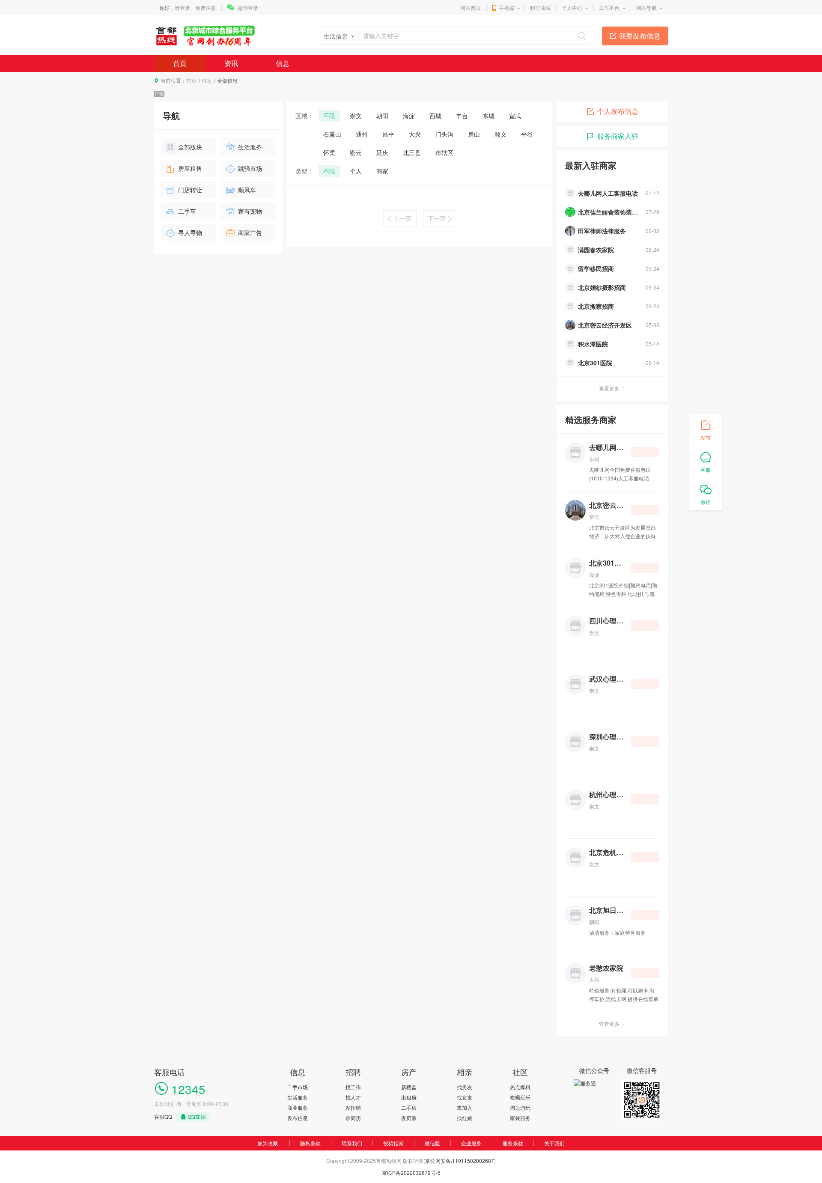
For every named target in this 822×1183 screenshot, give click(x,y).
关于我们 (554, 1143)
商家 (382, 171)
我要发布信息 (639, 36)
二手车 (187, 211)
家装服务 (520, 1117)
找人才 (353, 1097)
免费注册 (205, 7)
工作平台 (609, 7)
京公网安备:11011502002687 (459, 1160)
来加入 (464, 1107)
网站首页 (470, 7)
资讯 (231, 63)
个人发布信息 (617, 111)
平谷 (527, 134)
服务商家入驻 (617, 136)
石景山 (332, 134)
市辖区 (444, 152)
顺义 (500, 134)
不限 (329, 115)
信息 (282, 63)
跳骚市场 (250, 168)
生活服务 (250, 147)
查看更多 (609, 388)
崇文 (356, 115)
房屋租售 (190, 168)
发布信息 (297, 1117)
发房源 (409, 1117)
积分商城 (540, 7)
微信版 (432, 1143)
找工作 (353, 1087)
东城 (488, 115)
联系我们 (352, 1143)
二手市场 (297, 1087)
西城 (435, 115)
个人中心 (572, 7)
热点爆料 (520, 1087)
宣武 (515, 115)
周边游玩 (520, 1107)
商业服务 (297, 1107)
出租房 (409, 1097)
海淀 (409, 115)
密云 (356, 152)
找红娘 (464, 1117)
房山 (474, 134)
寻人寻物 (190, 232)
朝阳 (382, 115)
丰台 (462, 115)
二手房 (409, 1107)
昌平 (388, 134)
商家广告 (250, 232)
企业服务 (471, 1143)
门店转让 (190, 189)
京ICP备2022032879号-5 (411, 1172)
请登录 (182, 7)
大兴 (415, 134)
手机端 (506, 7)
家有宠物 (250, 211)
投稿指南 (393, 1143)
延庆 (382, 152)
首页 (180, 63)
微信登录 (248, 7)
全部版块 (190, 147)
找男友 (464, 1087)
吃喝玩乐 (520, 1097)
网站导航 (646, 7)
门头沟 (444, 134)
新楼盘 (409, 1087)
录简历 (353, 1117)
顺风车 (247, 189)
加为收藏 (267, 1143)
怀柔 (329, 152)
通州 (362, 134)
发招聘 (353, 1107)
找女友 (464, 1097)
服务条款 (513, 1143)
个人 (356, 171)
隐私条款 (310, 1143)
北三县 (412, 152)
